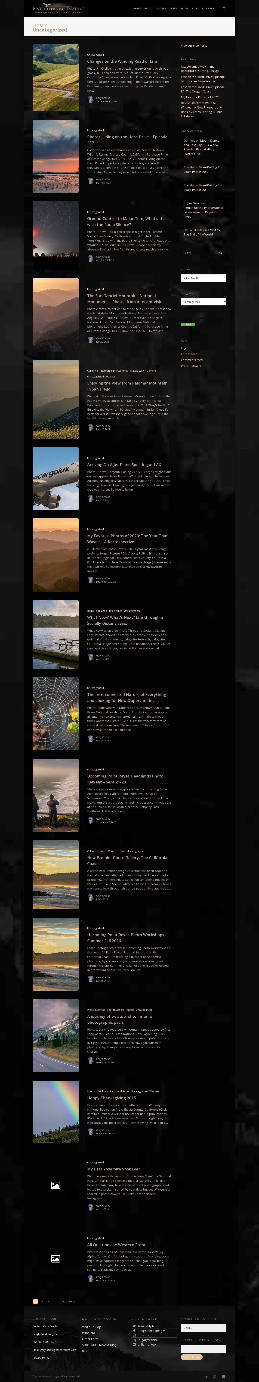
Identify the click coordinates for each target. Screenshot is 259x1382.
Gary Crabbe (103, 98)
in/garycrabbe (147, 1340)
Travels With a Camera (143, 370)
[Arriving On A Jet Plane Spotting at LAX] (56, 478)
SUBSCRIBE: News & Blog (99, 1345)
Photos (112, 851)
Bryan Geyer (192, 203)
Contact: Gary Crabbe (45, 1326)
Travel (121, 851)
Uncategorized (95, 54)
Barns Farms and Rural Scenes (104, 610)
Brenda (189, 167)
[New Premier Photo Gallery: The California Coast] (56, 874)
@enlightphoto (147, 1326)
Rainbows (102, 1091)
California (92, 370)
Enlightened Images (151, 1331)
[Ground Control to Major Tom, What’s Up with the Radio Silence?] (56, 235)
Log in (185, 348)
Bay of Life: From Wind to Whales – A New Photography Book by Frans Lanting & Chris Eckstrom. (202, 109)
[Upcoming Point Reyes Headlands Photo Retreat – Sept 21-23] (56, 795)
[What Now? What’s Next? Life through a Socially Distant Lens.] (56, 634)
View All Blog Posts (194, 46)
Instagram (144, 1335)
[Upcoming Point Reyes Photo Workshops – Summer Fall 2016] (56, 954)
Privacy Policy (41, 1357)
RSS (84, 1351)
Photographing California (114, 370)
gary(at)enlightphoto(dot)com (58, 1350)
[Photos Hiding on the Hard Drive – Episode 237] (56, 156)
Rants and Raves (119, 1091)
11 (62, 1301)
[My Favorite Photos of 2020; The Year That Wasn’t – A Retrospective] (56, 555)
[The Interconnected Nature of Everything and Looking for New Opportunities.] (56, 714)
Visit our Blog (91, 1327)
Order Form (90, 1339)
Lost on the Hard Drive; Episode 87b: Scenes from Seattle (203, 79)
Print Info (88, 1333)
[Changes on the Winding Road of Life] (56, 77)
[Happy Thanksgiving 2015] (56, 1112)
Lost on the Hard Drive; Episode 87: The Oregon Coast (203, 89)
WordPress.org (191, 366)
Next (72, 1301)
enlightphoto (146, 1344)
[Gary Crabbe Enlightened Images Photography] (188, 327)
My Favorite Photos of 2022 (200, 97)
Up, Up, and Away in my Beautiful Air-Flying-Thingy (200, 68)
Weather (110, 376)
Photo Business (96, 1009)
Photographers (115, 1009)
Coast (103, 851)
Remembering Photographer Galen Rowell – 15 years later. (203, 212)
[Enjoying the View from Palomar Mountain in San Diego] (56, 399)
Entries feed (189, 354)
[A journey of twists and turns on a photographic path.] (56, 1035)
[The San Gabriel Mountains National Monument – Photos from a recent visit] (56, 315)
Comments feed (192, 360)
